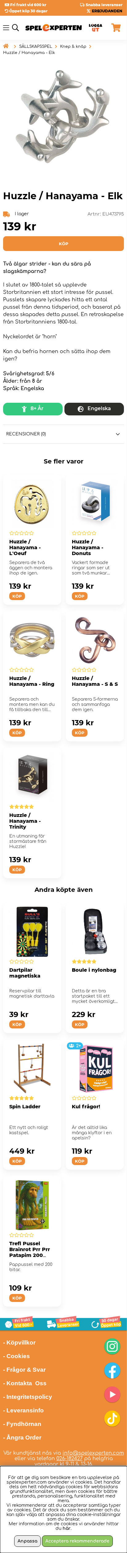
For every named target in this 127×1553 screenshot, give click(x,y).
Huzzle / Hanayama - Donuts (87, 547)
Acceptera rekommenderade (77, 1541)
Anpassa (27, 1541)
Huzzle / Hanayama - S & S (95, 681)
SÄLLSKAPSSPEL (35, 46)
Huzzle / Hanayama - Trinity (25, 821)
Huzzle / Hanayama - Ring (31, 681)
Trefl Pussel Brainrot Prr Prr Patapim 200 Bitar (29, 1252)
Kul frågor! (86, 1107)
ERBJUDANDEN (107, 11)
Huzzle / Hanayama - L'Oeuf (25, 547)
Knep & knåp (73, 46)
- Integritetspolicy (27, 1397)
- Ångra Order (22, 1437)
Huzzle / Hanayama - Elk (29, 53)
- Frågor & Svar (24, 1369)
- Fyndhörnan (22, 1424)
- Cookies (16, 1356)
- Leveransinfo (23, 1410)
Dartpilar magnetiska (24, 973)
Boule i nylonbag (94, 970)
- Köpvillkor (19, 1342)
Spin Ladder (24, 1107)
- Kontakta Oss (25, 1383)
